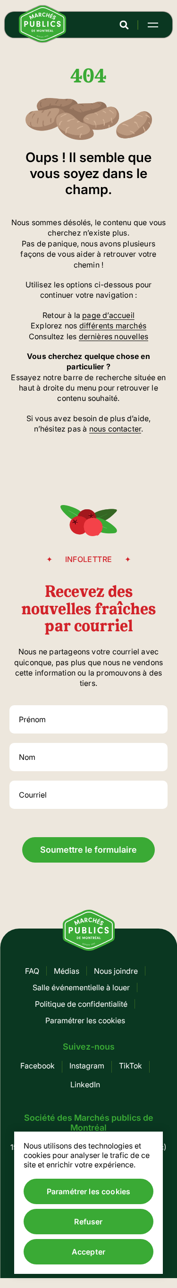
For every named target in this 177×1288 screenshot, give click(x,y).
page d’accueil (108, 315)
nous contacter (115, 428)
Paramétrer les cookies (85, 1020)
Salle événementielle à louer (81, 987)
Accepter (88, 1251)
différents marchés (112, 325)
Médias (66, 971)
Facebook (37, 1065)
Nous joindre (116, 971)
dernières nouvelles (114, 336)
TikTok (130, 1065)
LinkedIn (85, 1084)
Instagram (86, 1065)
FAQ (32, 971)
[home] (42, 39)
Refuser (88, 1221)
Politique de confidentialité (81, 1004)
